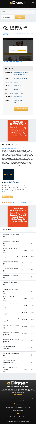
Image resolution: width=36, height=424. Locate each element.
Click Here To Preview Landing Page (12, 61)
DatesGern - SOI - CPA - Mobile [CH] (10, 284)
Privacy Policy (13, 416)
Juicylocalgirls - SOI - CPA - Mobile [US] (11, 326)
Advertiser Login (29, 398)
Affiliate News (9, 407)
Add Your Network (18, 398)
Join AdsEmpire (21, 109)
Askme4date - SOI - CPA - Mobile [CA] (10, 277)
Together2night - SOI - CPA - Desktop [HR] (9, 348)
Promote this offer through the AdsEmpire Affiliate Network (18, 33)
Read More (5, 192)
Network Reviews (18, 410)
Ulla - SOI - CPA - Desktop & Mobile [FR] (11, 355)
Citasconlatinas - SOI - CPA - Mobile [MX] (11, 243)
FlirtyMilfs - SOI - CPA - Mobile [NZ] (11, 256)
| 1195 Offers (24, 203)
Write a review (17, 203)
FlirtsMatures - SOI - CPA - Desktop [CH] (11, 236)
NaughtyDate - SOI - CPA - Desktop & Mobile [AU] (11, 334)
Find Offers (28, 407)
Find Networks (19, 407)
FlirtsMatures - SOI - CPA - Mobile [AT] (11, 298)
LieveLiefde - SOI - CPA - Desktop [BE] (10, 291)
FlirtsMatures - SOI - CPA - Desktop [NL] (11, 305)
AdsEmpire (24, 236)
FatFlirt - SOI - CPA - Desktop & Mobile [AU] (10, 312)
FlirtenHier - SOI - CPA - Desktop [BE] (10, 270)
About (9, 398)
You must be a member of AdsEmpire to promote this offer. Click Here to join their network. (17, 147)
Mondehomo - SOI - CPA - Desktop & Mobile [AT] (11, 319)
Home (4, 398)
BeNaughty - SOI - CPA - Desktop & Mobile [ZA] (11, 369)
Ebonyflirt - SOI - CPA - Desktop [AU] (10, 263)
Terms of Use (22, 416)
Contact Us (18, 401)
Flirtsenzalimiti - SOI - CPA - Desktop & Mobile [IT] (9, 362)
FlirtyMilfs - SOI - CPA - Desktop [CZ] (10, 250)
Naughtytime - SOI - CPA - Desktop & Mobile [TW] (11, 341)
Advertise (10, 401)
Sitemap (25, 401)
